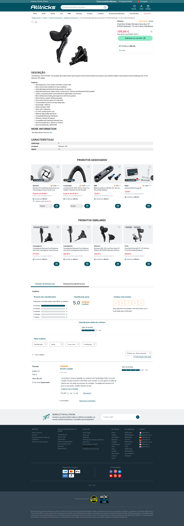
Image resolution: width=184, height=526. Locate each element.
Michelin (115, 440)
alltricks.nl (146, 447)
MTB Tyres (128, 433)
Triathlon (101, 13)
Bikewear (128, 456)
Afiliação (86, 437)
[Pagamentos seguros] (71, 473)
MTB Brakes (129, 451)
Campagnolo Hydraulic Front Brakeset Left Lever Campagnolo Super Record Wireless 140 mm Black (45, 249)
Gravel (53, 13)
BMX (69, 13)
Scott (113, 458)
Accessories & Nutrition (116, 13)
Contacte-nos (62, 434)
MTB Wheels (129, 435)
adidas (114, 451)
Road (43, 13)
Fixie (126, 446)
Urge (113, 449)
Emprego (86, 435)
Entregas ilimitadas (114, 1)
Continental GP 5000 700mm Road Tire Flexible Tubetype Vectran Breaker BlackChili (76, 189)
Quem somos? (37, 433)
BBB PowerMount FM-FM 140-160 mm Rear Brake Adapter (107, 189)
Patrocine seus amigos (40, 442)
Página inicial (36, 18)
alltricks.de (146, 440)
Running (79, 13)
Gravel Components (55, 18)
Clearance (147, 13)
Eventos (34, 435)
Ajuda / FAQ (62, 437)
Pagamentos (62, 448)
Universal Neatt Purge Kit (133, 188)
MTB (35, 13)
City (61, 13)
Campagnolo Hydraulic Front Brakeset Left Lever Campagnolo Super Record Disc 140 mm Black (76, 249)
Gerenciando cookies (90, 444)
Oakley (114, 435)
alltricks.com (147, 435)
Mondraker (115, 453)
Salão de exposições (65, 441)
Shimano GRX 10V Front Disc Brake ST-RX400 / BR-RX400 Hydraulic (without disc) (107, 249)
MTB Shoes (129, 442)
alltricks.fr (146, 433)
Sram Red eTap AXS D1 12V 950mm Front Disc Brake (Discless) (137, 249)
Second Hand (134, 13)
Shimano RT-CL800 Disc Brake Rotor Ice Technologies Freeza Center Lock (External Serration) (46, 189)
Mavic (114, 433)
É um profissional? (64, 444)
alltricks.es (146, 437)
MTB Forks (128, 449)
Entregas (61, 446)
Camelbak (115, 437)
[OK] (137, 417)
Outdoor (90, 13)
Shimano (120, 21)
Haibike (114, 442)
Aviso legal (87, 433)
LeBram (114, 456)
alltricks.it (145, 444)
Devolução (61, 439)
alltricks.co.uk (147, 442)
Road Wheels (129, 453)
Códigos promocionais (91, 449)
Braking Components (71, 18)
